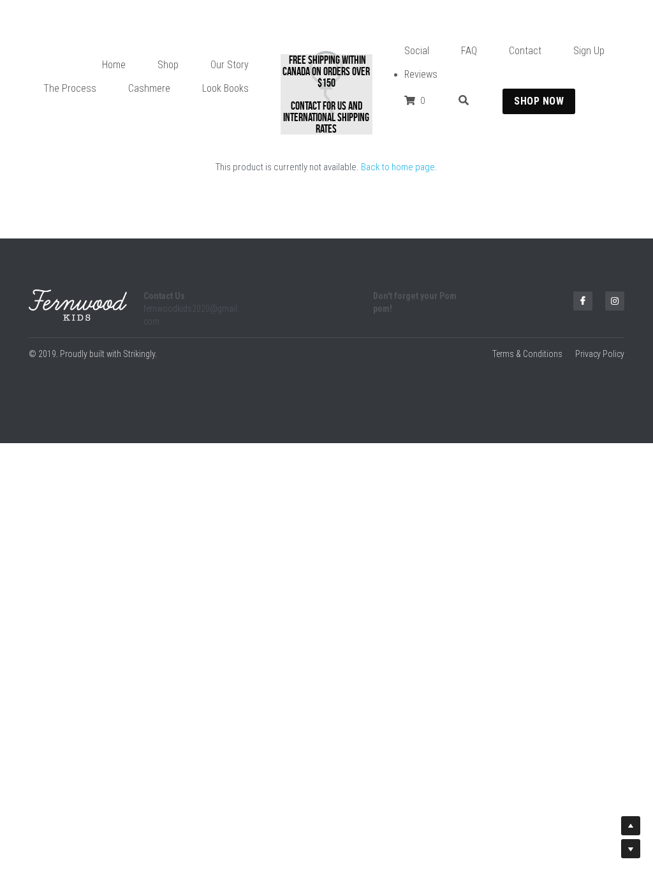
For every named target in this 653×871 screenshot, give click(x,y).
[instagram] (614, 301)
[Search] (464, 100)
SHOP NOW (539, 101)
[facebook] (582, 301)
